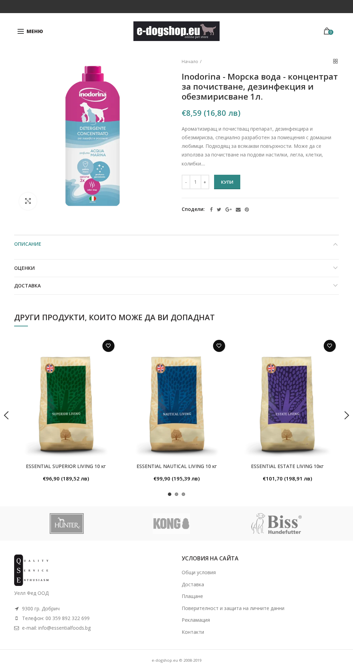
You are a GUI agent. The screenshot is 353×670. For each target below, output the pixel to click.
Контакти (193, 632)
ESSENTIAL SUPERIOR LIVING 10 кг (66, 466)
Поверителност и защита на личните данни (233, 608)
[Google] (228, 209)
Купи (227, 182)
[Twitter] (219, 209)
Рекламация (196, 620)
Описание (27, 244)
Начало (190, 61)
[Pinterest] (247, 209)
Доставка (27, 285)
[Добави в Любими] (108, 346)
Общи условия (199, 572)
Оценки (24, 268)
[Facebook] (211, 209)
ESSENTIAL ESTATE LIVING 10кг (287, 466)
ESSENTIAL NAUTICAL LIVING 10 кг (177, 466)
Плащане (192, 596)
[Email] (238, 209)
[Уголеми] (28, 201)
